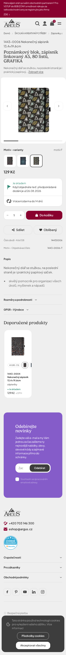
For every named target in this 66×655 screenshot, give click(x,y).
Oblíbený (50, 230)
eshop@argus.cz (20, 529)
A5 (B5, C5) (14, 365)
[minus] (7, 215)
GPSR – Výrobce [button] (14, 309)
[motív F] (36, 161)
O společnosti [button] (12, 557)
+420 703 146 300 (21, 523)
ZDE (6, 14)
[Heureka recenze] (11, 543)
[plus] (20, 215)
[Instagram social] (42, 592)
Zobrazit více (35, 71)
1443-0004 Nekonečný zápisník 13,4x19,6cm (17, 377)
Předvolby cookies (33, 635)
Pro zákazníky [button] (12, 567)
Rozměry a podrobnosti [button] (18, 299)
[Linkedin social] (33, 592)
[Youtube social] (25, 592)
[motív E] (23, 161)
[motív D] (10, 161)
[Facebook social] (7, 592)
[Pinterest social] (16, 592)
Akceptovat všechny (33, 645)
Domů (7, 33)
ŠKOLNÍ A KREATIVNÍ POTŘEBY (30, 33)
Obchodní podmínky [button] (16, 577)
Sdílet (20, 230)
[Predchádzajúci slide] (7, 106)
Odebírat (39, 468)
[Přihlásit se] (44, 23)
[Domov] (12, 512)
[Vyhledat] (37, 23)
